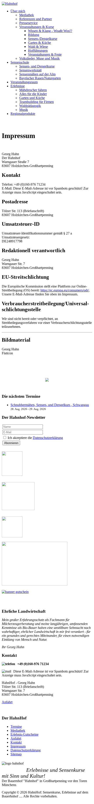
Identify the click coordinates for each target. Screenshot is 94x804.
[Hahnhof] (9, 3)
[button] (17, 11)
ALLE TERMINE (47, 388)
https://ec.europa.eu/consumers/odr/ (64, 290)
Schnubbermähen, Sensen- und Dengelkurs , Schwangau (49, 405)
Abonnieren (11, 443)
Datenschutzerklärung (48, 438)
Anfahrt (7, 702)
